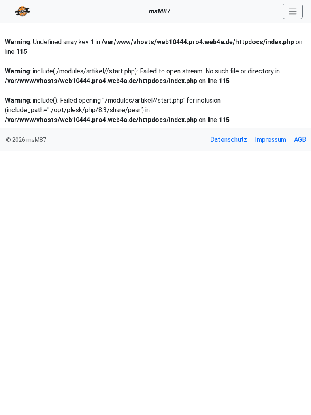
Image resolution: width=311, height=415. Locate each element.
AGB (300, 139)
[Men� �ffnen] (293, 11)
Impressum (270, 139)
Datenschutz (228, 139)
